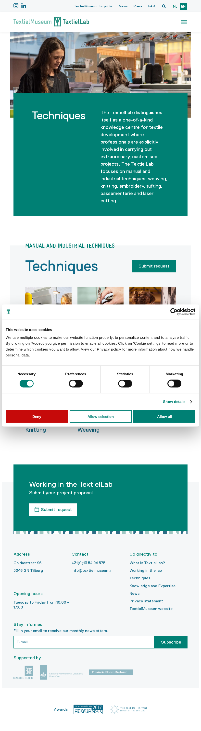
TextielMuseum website (151, 609)
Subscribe (171, 642)
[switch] (76, 384)
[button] (184, 22)
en (183, 6)
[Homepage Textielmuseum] (51, 22)
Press (138, 6)
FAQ (151, 6)
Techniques (139, 578)
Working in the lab (145, 570)
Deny (36, 416)
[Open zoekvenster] (163, 6)
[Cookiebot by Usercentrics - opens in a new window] (173, 312)
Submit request (153, 266)
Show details (174, 402)
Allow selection (101, 416)
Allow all (164, 416)
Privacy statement (146, 601)
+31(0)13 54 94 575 (88, 563)
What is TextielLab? (147, 563)
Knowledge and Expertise (152, 586)
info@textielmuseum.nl (92, 570)
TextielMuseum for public (93, 6)
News (123, 6)
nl (175, 6)
